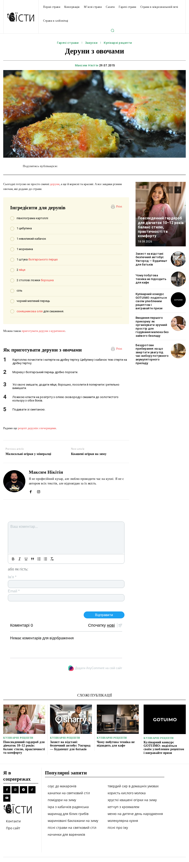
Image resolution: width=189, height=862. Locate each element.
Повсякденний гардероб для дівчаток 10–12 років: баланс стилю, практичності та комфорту (161, 227)
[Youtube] (6, 798)
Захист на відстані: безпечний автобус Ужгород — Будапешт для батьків (151, 259)
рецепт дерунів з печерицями (37, 428)
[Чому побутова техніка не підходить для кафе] (178, 279)
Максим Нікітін (86, 65)
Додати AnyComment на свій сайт (98, 668)
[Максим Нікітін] (14, 481)
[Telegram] (23, 789)
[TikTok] (31, 789)
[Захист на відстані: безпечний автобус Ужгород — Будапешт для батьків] (178, 258)
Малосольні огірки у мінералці (28, 454)
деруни (54, 184)
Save (130, 166)
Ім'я (12, 577)
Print (119, 206)
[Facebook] (30, 491)
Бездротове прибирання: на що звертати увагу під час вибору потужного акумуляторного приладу (152, 354)
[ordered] (39, 559)
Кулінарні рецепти (118, 42)
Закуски (91, 42)
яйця (22, 270)
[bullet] (45, 559)
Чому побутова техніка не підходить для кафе (151, 279)
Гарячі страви (68, 42)
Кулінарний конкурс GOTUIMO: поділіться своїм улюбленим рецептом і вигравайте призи (151, 301)
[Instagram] (38, 491)
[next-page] (177, 189)
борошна (47, 280)
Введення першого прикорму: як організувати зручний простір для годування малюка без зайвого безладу (152, 326)
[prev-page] (169, 189)
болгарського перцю (43, 259)
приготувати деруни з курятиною (43, 331)
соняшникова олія (30, 311)
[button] (112, 30)
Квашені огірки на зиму (88, 454)
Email (14, 591)
